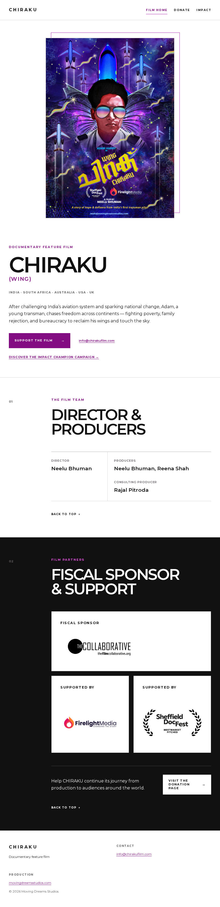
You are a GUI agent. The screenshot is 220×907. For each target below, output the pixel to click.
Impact (203, 10)
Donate (182, 10)
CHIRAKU (23, 9)
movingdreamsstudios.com (30, 883)
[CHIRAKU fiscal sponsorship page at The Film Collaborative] (131, 647)
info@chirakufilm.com (97, 341)
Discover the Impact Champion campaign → (54, 357)
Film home (156, 10)
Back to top (65, 514)
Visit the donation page (187, 784)
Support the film (39, 340)
